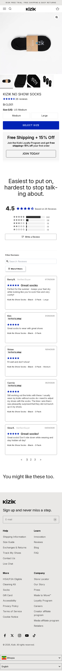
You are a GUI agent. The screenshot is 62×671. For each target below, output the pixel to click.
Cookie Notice (10, 616)
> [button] (40, 459)
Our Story (39, 584)
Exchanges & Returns (14, 547)
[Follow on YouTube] (27, 635)
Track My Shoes (12, 552)
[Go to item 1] (6, 81)
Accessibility (9, 600)
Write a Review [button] (32, 236)
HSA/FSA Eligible (12, 579)
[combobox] (31, 658)
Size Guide (8, 542)
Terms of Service (12, 611)
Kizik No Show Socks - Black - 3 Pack (24, 299)
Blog (36, 547)
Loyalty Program (43, 600)
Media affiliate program (46, 620)
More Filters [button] (16, 269)
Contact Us (9, 558)
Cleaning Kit (9, 584)
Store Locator (41, 579)
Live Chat (8, 563)
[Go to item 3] (33, 81)
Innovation (40, 536)
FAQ (36, 552)
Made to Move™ (42, 595)
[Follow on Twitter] (12, 635)
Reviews (38, 542)
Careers (38, 606)
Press (37, 589)
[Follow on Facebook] (5, 635)
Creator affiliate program (42, 613)
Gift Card (7, 595)
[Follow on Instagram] (19, 635)
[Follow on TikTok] (34, 635)
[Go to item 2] (20, 81)
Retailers (38, 625)
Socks (6, 589)
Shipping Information (14, 536)
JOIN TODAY (31, 154)
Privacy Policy (10, 606)
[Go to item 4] (47, 81)
